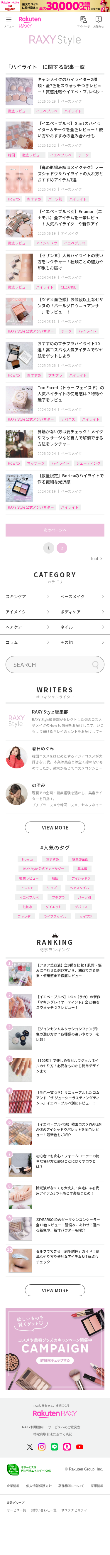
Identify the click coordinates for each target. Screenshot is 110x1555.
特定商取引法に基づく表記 (52, 1434)
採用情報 (97, 1485)
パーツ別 (55, 198)
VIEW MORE (55, 827)
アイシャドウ (46, 242)
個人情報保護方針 (39, 1485)
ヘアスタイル (79, 887)
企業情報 (13, 1485)
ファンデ (24, 916)
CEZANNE (68, 286)
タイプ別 (85, 916)
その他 (66, 642)
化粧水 (27, 906)
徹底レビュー (18, 110)
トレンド (27, 887)
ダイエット (53, 906)
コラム (12, 642)
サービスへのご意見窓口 (66, 1427)
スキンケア (16, 596)
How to (14, 198)
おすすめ (34, 198)
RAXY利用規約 (32, 1427)
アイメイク (69, 233)
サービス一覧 (16, 1510)
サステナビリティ (74, 1510)
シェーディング (88, 463)
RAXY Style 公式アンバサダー (31, 330)
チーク (83, 154)
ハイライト (73, 110)
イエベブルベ (46, 110)
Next (96, 558)
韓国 (11, 154)
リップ (52, 887)
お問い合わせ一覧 (44, 1510)
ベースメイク (71, 101)
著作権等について (71, 1485)
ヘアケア (14, 627)
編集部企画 (80, 859)
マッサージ (36, 463)
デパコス (68, 418)
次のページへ (55, 530)
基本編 (82, 868)
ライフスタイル (55, 916)
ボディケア (70, 612)
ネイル (66, 627)
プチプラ (55, 374)
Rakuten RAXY (31, 22)
